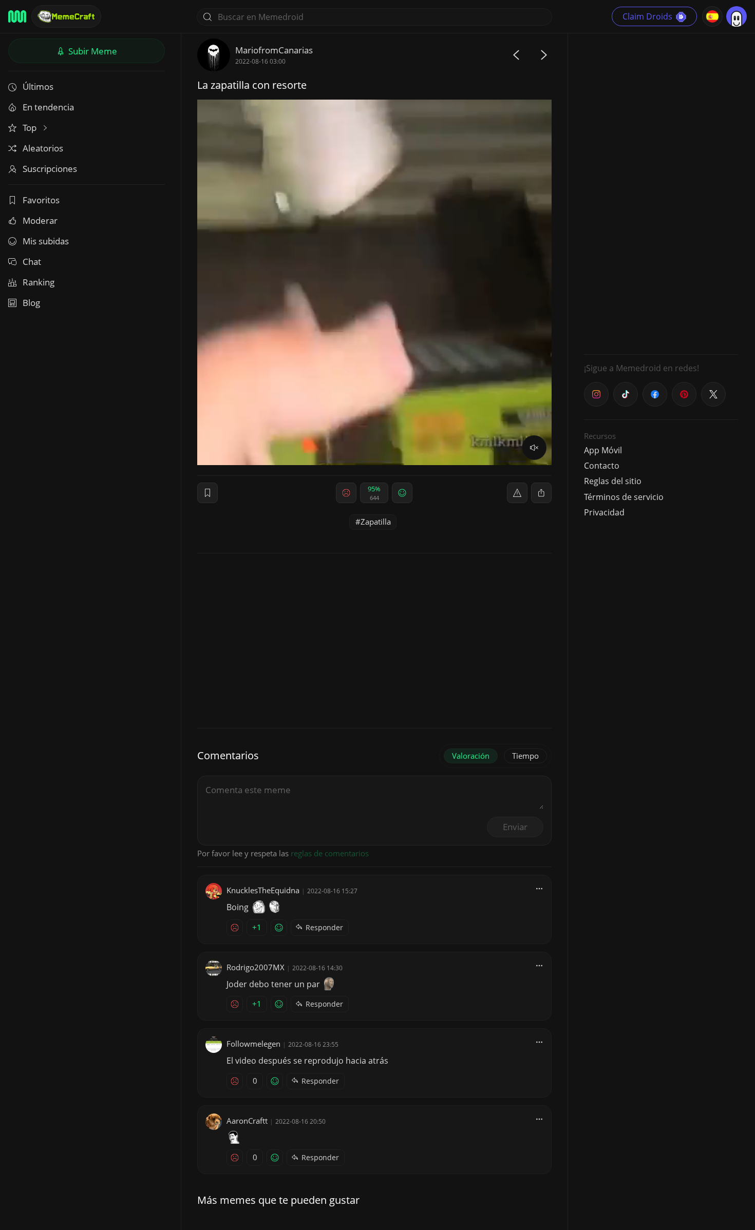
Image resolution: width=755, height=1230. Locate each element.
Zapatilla (376, 521)
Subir (91, 51)
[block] (541, 493)
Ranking (38, 282)
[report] (517, 493)
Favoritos (41, 200)
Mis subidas (46, 241)
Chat (32, 261)
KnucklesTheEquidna (262, 890)
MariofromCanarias (274, 50)
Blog (31, 303)
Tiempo (525, 756)
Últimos (38, 86)
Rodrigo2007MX (255, 967)
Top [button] (31, 127)
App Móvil (603, 450)
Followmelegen (253, 1044)
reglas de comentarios (330, 853)
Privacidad (604, 512)
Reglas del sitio (612, 481)
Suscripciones (50, 169)
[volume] (534, 447)
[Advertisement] (661, 193)
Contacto (601, 465)
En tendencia (48, 107)
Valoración (470, 756)
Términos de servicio (624, 497)
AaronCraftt (247, 1121)
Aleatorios (43, 148)
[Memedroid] (17, 16)
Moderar (40, 220)
